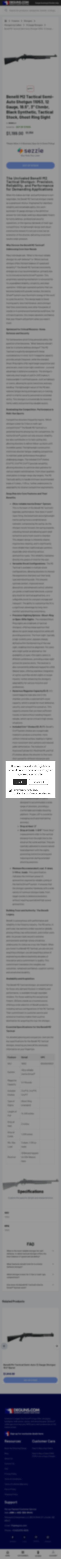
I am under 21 (38, 782)
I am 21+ (20, 782)
